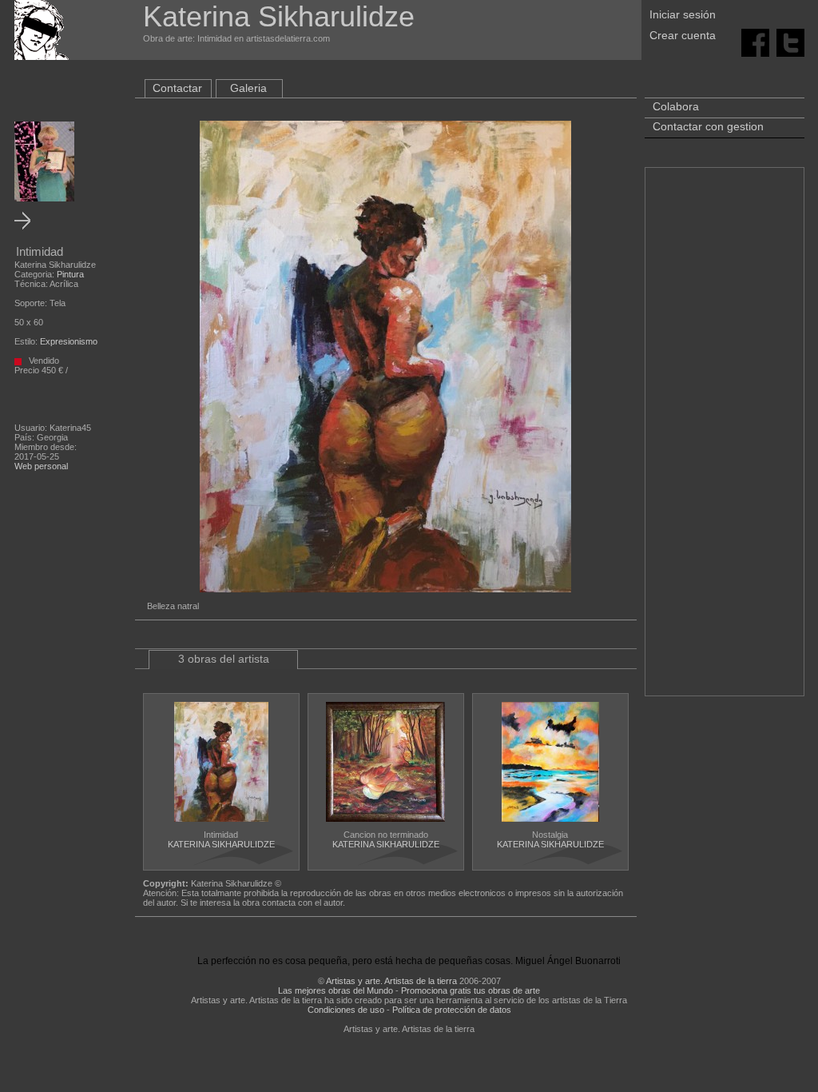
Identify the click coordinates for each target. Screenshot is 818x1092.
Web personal (41, 466)
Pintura (70, 274)
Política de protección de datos (451, 1009)
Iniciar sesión (682, 14)
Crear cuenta (682, 35)
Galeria (248, 88)
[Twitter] (790, 41)
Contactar (177, 88)
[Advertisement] (724, 440)
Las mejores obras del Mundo (335, 990)
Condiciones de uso (346, 1009)
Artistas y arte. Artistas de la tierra (391, 981)
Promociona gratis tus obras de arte (470, 990)
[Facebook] (755, 41)
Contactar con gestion (708, 126)
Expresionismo (68, 341)
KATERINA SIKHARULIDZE (221, 844)
